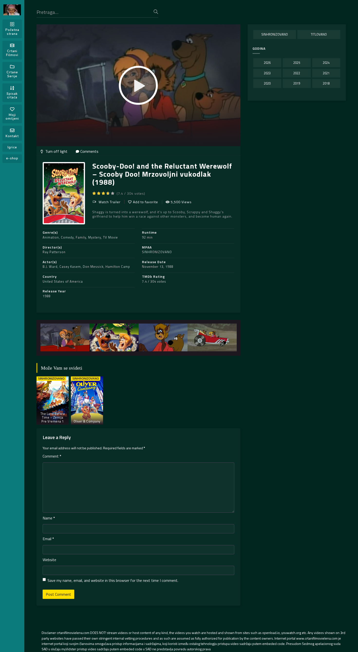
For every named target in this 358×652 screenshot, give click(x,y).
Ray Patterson (54, 251)
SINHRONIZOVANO (157, 251)
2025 (296, 62)
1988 (46, 296)
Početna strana (12, 32)
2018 (326, 83)
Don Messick (93, 266)
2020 (267, 83)
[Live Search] (155, 12)
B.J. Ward (50, 266)
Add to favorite (145, 201)
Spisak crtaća (12, 96)
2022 (296, 73)
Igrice (12, 147)
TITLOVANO (319, 34)
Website (49, 560)
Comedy (67, 237)
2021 (326, 73)
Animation (51, 237)
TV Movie (110, 237)
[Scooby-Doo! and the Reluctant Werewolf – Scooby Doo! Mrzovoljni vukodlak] (64, 337)
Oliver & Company (87, 421)
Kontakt (12, 136)
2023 (267, 73)
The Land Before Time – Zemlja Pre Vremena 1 (52, 417)
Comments (89, 151)
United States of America (63, 281)
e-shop (12, 158)
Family (81, 237)
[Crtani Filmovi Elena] (12, 9)
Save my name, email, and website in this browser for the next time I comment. (112, 580)
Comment (52, 456)
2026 (267, 62)
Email (48, 539)
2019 (296, 83)
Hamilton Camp (117, 266)
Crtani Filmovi (12, 53)
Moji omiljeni (12, 117)
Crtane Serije (12, 74)
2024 (326, 62)
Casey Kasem (70, 266)
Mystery (94, 237)
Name (49, 518)
